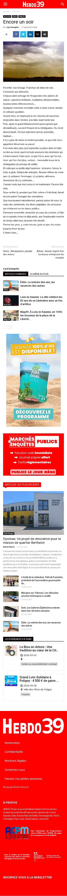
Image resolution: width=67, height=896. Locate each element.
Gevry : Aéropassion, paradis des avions (17, 253)
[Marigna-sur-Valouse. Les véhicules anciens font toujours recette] (11, 596)
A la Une (16, 11)
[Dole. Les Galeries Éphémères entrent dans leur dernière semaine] (11, 611)
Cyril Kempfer (13, 27)
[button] (62, 4)
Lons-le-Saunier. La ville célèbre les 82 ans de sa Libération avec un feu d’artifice (41, 300)
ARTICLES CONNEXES (15, 274)
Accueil (6, 11)
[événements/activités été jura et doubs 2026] (33, 425)
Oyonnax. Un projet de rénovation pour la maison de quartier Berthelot (32, 541)
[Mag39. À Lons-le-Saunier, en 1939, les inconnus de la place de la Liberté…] (11, 315)
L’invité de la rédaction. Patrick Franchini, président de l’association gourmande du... (42, 580)
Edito (15, 16)
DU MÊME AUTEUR (39, 274)
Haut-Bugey (8, 533)
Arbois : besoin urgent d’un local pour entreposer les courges (50, 254)
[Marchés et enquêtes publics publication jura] (33, 474)
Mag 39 (22, 16)
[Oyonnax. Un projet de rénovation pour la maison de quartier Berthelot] (33, 513)
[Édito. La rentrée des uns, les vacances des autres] (11, 285)
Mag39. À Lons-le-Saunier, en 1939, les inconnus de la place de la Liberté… (41, 315)
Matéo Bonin (9, 547)
